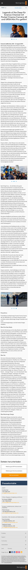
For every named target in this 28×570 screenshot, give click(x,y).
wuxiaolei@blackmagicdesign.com (10, 502)
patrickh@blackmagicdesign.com (10, 512)
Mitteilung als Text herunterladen (14, 471)
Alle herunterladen (14, 475)
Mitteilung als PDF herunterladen (14, 466)
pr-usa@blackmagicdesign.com (10, 522)
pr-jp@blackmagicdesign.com (9, 493)
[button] (12, 39)
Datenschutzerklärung (8, 562)
